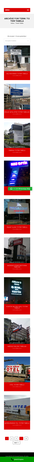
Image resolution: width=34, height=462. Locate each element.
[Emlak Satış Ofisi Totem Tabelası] (17, 97)
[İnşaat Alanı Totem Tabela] (17, 212)
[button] (20, 189)
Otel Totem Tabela (17, 384)
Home (12, 23)
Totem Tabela (19, 23)
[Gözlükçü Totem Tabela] (17, 173)
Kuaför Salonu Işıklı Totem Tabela (17, 307)
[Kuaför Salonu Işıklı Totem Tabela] (17, 290)
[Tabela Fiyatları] (17, 4)
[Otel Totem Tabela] (17, 369)
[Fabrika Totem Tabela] (17, 135)
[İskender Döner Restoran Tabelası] (17, 250)
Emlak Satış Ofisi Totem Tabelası (17, 112)
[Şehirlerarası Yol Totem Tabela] (17, 408)
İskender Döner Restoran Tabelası (17, 266)
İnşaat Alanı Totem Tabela (17, 227)
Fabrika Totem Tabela (17, 150)
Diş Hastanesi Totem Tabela (17, 73)
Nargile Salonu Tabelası (17, 346)
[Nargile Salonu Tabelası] (17, 331)
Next (16, 443)
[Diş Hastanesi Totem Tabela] (17, 58)
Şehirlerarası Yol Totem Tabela (17, 423)
